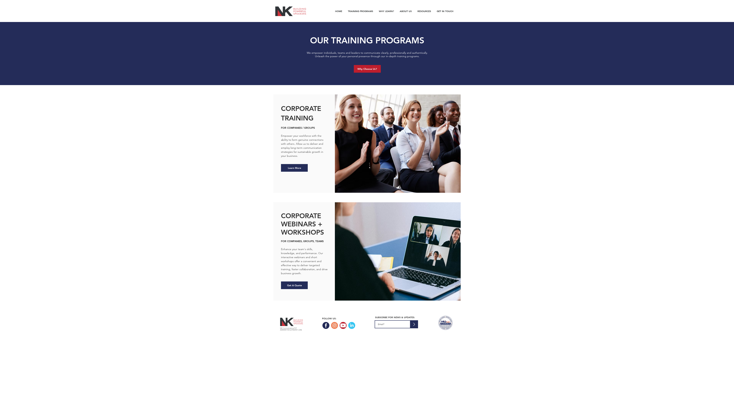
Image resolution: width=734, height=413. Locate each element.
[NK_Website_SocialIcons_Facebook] (326, 325)
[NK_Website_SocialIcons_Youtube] (343, 325)
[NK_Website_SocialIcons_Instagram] (334, 325)
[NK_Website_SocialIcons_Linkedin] (352, 325)
